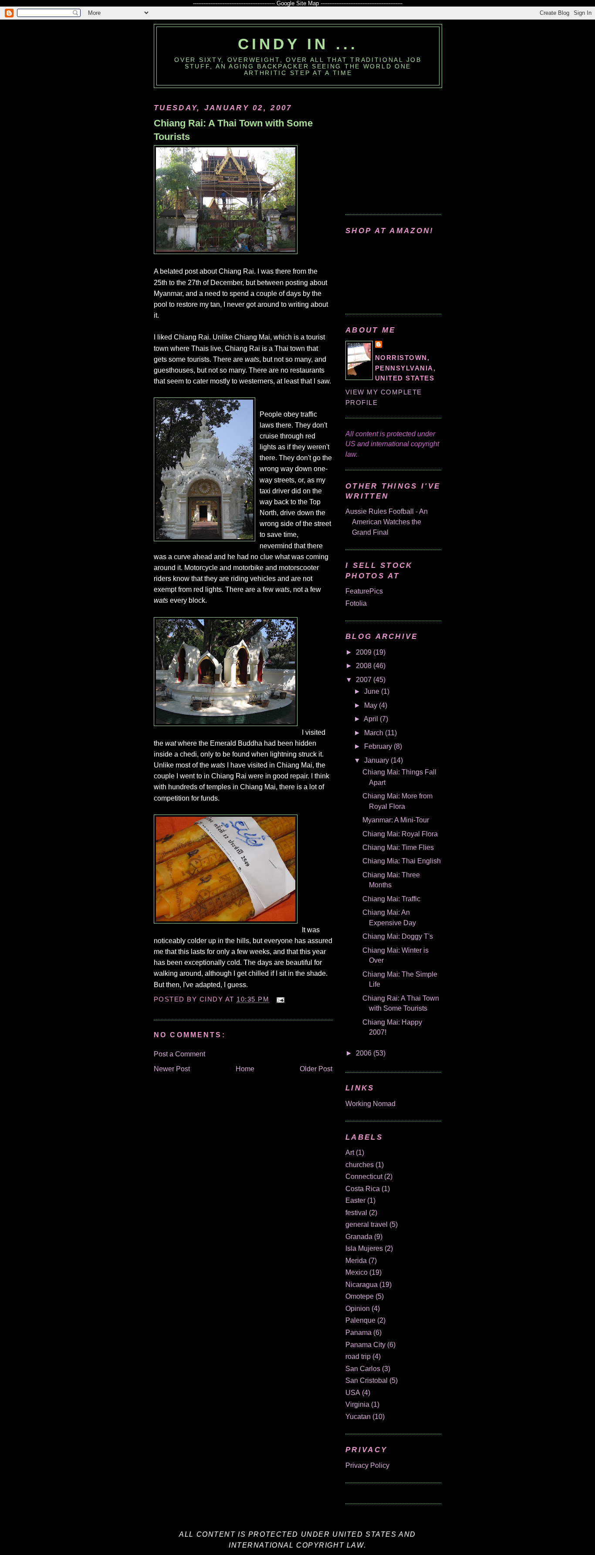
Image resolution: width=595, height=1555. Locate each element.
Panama (358, 1332)
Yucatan (358, 1416)
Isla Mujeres (364, 1248)
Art (349, 1152)
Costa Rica (362, 1188)
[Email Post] (279, 999)
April (372, 719)
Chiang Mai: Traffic (391, 899)
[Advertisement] (399, 146)
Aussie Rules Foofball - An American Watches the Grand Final (386, 522)
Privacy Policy (367, 1465)
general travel (366, 1224)
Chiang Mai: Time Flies (398, 847)
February (379, 746)
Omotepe (359, 1296)
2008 (364, 665)
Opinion (357, 1308)
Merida (356, 1260)
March (374, 733)
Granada (358, 1236)
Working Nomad (370, 1103)
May (371, 705)
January (377, 760)
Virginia (357, 1404)
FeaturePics (364, 591)
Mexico (356, 1272)
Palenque (360, 1320)
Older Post (316, 1069)
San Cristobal (366, 1380)
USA (352, 1392)
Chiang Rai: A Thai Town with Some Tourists (233, 130)
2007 (364, 679)
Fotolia (356, 603)
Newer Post (172, 1069)
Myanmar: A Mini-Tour (395, 820)
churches (359, 1164)
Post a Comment (179, 1054)
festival (356, 1212)
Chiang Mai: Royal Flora (400, 834)
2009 (364, 652)
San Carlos (362, 1368)
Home (245, 1069)
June (372, 691)
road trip (358, 1356)
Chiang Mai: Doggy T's (397, 936)
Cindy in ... (298, 44)
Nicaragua (361, 1284)
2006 (364, 1053)
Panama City (365, 1344)
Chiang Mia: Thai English (401, 861)
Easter (355, 1200)
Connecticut (363, 1176)
